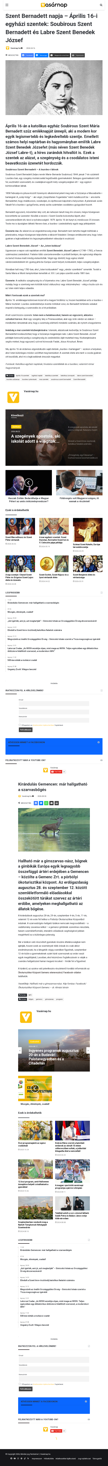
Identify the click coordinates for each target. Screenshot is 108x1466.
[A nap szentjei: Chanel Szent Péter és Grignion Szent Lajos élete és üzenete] (20, 563)
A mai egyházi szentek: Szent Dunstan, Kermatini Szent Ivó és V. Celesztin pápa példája (54, 540)
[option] (54, 437)
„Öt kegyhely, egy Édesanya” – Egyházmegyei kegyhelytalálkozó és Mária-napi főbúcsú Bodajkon (31, 439)
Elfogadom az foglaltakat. (42, 725)
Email (21, 700)
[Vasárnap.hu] (54, 5)
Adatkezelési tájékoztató (66, 1459)
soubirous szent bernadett (61, 379)
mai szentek (43, 379)
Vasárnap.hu (15, 48)
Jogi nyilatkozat (84, 1459)
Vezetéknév (23, 708)
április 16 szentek (22, 376)
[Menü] (6, 6)
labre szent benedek (85, 376)
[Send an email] (21, 48)
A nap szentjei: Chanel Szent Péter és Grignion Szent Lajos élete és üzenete (19, 577)
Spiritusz (16, 427)
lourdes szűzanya (12, 379)
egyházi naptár (37, 376)
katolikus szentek (51, 376)
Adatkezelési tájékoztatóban (43, 725)
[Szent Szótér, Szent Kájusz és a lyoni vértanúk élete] (54, 563)
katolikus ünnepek (68, 376)
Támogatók (97, 1459)
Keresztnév (23, 717)
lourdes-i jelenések (29, 379)
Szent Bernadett (79, 379)
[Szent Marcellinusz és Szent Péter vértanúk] (20, 526)
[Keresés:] (101, 6)
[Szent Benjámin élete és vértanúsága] (88, 563)
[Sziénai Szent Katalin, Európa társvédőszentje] (88, 530)
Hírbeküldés (49, 1459)
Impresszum (37, 1459)
